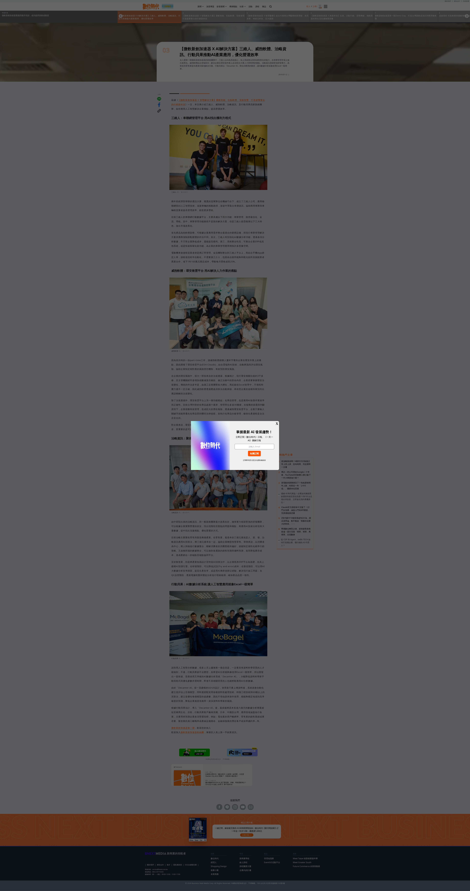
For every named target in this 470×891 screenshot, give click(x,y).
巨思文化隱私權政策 (258, 460)
